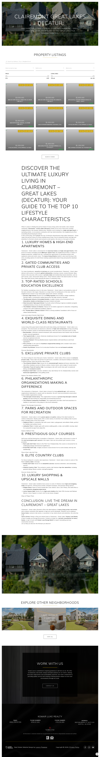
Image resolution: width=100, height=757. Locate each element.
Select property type (11, 68)
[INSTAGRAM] (89, 747)
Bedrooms (69, 68)
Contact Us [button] (50, 685)
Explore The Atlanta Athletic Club (31, 375)
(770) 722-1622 (60, 722)
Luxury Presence (41, 747)
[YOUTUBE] (93, 747)
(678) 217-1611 (35, 722)
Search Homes (50, 157)
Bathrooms (39, 68)
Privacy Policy (74, 747)
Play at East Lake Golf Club (29, 452)
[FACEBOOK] (85, 747)
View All (50, 636)
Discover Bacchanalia (27, 350)
